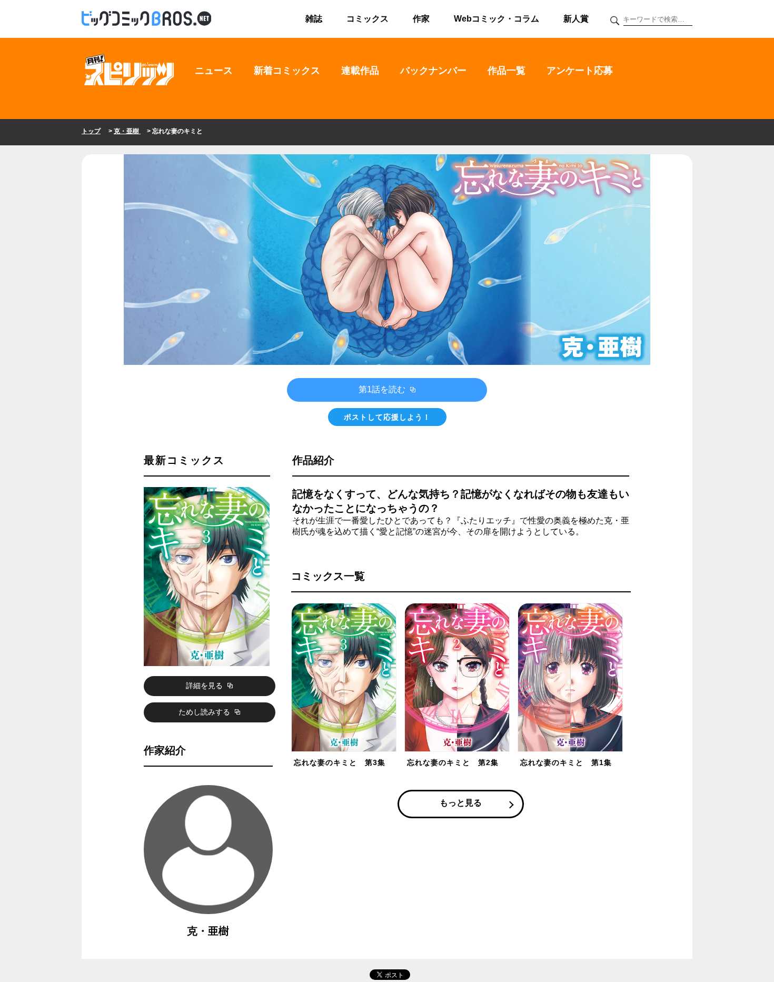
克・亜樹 (127, 131)
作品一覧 (506, 70)
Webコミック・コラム (496, 18)
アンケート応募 (580, 70)
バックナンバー (433, 70)
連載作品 (360, 70)
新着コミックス (287, 70)
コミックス (367, 18)
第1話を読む (383, 389)
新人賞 (576, 18)
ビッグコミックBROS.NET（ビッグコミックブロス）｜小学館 (146, 19)
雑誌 (313, 18)
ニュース (214, 70)
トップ (91, 131)
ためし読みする (205, 712)
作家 (421, 18)
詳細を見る (205, 685)
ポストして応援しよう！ (387, 417)
